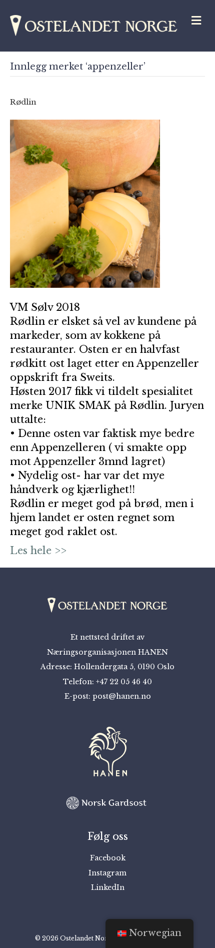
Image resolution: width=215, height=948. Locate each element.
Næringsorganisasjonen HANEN (107, 652)
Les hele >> (38, 551)
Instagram (107, 872)
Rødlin (23, 102)
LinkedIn (107, 887)
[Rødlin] (85, 203)
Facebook (108, 857)
